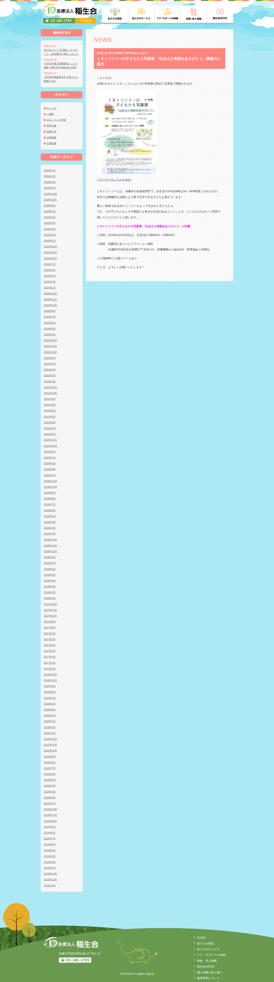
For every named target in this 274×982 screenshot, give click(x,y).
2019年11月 (50, 487)
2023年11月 (50, 299)
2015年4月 (50, 785)
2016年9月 (50, 686)
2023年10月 (50, 305)
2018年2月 (50, 592)
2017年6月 (50, 639)
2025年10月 (50, 199)
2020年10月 (50, 446)
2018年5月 (50, 575)
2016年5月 (50, 709)
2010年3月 (50, 885)
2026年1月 (50, 188)
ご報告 (50, 114)
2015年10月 (50, 750)
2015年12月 (50, 739)
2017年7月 (50, 633)
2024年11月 (50, 252)
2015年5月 (50, 780)
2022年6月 (50, 363)
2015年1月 (50, 803)
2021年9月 (50, 399)
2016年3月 (50, 721)
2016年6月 (50, 703)
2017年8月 (50, 627)
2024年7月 (50, 264)
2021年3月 (50, 422)
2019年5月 (50, 516)
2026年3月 (50, 182)
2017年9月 (50, 621)
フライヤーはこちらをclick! (114, 179)
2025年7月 (50, 211)
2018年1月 (50, 598)
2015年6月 (50, 774)
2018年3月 (50, 586)
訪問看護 (51, 137)
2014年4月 (50, 856)
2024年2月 (50, 281)
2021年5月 (50, 410)
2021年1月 (50, 434)
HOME (201, 937)
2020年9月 (50, 451)
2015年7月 (50, 768)
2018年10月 (50, 551)
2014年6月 (50, 844)
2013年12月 (50, 873)
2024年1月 (50, 287)
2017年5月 (50, 645)
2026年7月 (50, 170)
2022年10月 (50, 352)
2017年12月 (50, 604)
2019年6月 (50, 510)
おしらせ (51, 108)
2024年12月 (50, 246)
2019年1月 (50, 533)
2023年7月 (50, 316)
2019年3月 (50, 522)
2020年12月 (50, 440)
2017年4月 (50, 651)
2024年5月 (50, 270)
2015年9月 (50, 756)
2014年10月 (50, 821)
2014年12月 (50, 809)
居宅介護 (51, 125)
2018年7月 (50, 563)
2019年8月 (50, 498)
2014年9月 (50, 827)
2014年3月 (50, 862)
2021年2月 (50, 428)
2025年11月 (50, 194)
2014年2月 (50, 868)
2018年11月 (50, 545)
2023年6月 (50, 323)
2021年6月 (50, 404)
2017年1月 (50, 668)
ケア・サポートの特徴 (211, 954)
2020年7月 (50, 457)
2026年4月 (50, 176)
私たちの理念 (205, 943)
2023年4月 (50, 334)
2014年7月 (50, 838)
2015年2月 (50, 797)
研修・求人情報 (207, 960)
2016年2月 (50, 727)
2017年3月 (50, 656)
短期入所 (51, 131)
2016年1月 (50, 733)
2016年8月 (50, 692)
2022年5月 (50, 369)
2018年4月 (50, 580)
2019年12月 (50, 481)
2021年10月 (50, 393)
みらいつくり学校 (56, 119)
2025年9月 (50, 205)
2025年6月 (50, 217)
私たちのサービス (208, 949)
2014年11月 (50, 815)
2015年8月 (50, 762)
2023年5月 (50, 328)
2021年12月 (50, 387)
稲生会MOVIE (206, 966)
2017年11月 (50, 610)
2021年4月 (50, 416)
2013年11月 (50, 879)
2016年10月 (50, 680)
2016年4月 (50, 715)
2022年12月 (50, 340)
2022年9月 (50, 358)
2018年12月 (50, 539)
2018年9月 (50, 557)
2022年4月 (50, 375)
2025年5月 (50, 223)
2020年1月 (50, 475)
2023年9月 (50, 311)
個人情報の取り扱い (209, 972)
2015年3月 (50, 791)
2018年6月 (50, 569)
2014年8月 (50, 832)
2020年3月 (50, 469)
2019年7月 (50, 504)
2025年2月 (50, 235)
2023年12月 (50, 293)
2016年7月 (50, 698)
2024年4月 (50, 276)
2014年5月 (50, 850)
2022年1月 (50, 381)
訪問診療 (51, 143)
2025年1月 (50, 240)
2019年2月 (50, 528)
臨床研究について (208, 978)
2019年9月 (50, 492)
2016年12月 (50, 674)
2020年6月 (50, 463)
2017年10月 (50, 616)
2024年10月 (50, 258)
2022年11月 (50, 346)
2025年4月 (50, 229)
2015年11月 (50, 744)
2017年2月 (50, 662)
